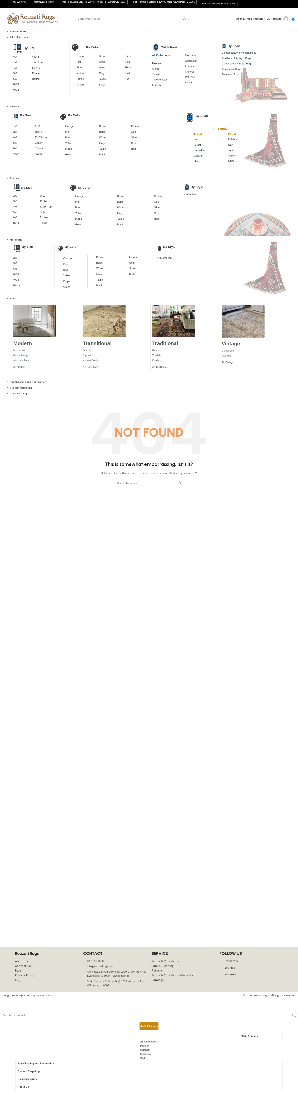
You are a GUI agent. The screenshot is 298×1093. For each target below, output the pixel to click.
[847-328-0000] (10, 2)
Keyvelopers (44, 995)
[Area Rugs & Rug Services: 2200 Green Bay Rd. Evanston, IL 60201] (59, 2)
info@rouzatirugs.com (44, 2)
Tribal (197, 134)
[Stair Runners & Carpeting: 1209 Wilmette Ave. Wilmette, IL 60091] (130, 2)
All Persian (221, 128)
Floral (232, 134)
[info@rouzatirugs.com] (31, 2)
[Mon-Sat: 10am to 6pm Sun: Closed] (199, 4)
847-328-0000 (19, 2)
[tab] (149, 1026)
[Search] (185, 19)
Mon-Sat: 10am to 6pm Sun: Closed (219, 3)
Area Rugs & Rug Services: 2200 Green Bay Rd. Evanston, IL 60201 (94, 2)
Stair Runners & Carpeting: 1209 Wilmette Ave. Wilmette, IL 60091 (164, 2)
